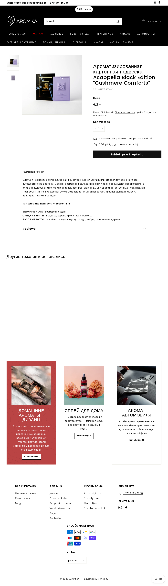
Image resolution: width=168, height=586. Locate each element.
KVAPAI (98, 42)
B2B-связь (84, 9)
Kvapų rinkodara (60, 503)
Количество (101, 122)
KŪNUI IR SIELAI (80, 33)
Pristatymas (91, 498)
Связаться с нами (25, 493)
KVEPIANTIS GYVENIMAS (22, 42)
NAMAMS (125, 33)
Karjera (54, 513)
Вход (18, 503)
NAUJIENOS (57, 33)
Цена (96, 98)
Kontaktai (56, 518)
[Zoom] (52, 84)
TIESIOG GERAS (16, 33)
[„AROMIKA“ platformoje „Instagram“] (120, 507)
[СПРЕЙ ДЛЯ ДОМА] (84, 385)
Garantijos (91, 503)
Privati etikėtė (58, 498)
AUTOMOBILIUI (146, 33)
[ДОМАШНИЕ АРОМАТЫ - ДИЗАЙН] (31, 385)
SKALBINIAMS (104, 33)
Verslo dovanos (60, 508)
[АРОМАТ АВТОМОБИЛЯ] (136, 385)
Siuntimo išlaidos (125, 112)
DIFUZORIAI (80, 42)
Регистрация (22, 498)
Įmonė (54, 493)
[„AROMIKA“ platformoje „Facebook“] (126, 507)
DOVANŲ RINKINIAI (54, 42)
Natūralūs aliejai (122, 42)
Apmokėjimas (93, 493)
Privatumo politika (95, 508)
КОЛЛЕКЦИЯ (31, 456)
